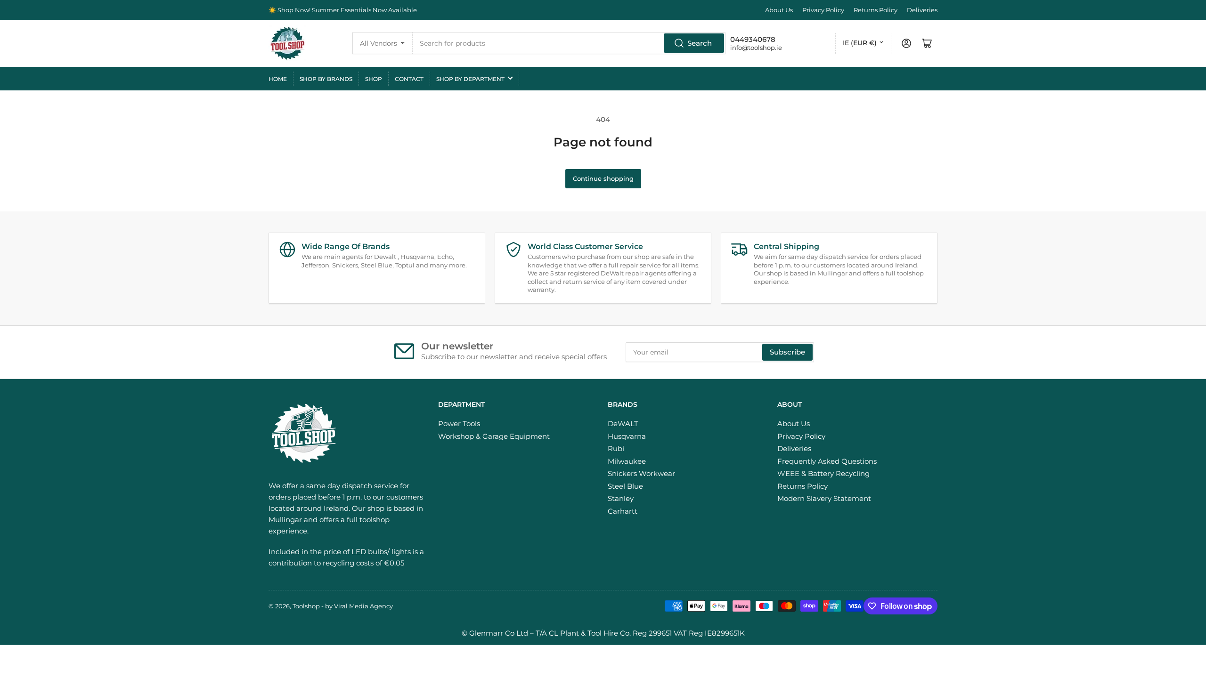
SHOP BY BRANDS (326, 78)
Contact (409, 78)
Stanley (621, 498)
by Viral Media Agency (359, 606)
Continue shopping (603, 178)
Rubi (616, 448)
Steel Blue (625, 486)
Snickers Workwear (641, 473)
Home (278, 78)
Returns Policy (875, 10)
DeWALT (623, 423)
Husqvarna (627, 436)
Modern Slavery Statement (824, 498)
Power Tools (459, 423)
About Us (779, 10)
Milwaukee (627, 461)
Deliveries (922, 10)
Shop (373, 78)
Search (699, 43)
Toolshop (306, 606)
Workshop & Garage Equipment (494, 436)
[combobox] (569, 43)
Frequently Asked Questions (827, 461)
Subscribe (787, 351)
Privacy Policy (823, 10)
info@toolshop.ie (756, 47)
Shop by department (470, 78)
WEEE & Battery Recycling (823, 473)
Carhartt (622, 511)
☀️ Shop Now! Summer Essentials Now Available (343, 10)
